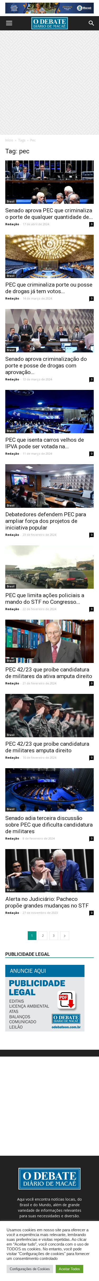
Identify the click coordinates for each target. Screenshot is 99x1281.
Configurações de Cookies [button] (30, 1269)
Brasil (11, 201)
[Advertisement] (49, 82)
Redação (12, 224)
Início (9, 140)
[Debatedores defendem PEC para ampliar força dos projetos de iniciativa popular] (49, 486)
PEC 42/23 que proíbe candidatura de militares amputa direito (47, 747)
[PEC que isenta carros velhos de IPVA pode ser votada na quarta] (49, 411)
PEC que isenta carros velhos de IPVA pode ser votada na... (44, 443)
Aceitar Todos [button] (69, 1269)
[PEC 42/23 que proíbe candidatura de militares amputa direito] (49, 715)
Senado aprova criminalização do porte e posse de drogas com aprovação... (46, 365)
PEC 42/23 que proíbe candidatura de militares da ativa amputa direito (48, 672)
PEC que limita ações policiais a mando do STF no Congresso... (44, 598)
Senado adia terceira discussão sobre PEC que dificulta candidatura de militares (49, 825)
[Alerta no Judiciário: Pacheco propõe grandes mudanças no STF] (49, 870)
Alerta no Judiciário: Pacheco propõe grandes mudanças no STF (47, 902)
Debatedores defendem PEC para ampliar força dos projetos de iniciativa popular (45, 521)
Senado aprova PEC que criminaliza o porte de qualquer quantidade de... (49, 213)
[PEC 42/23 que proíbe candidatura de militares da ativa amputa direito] (49, 641)
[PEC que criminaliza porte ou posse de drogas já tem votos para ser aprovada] (49, 256)
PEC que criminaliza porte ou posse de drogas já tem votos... (48, 288)
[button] (91, 23)
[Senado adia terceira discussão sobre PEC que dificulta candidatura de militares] (49, 790)
